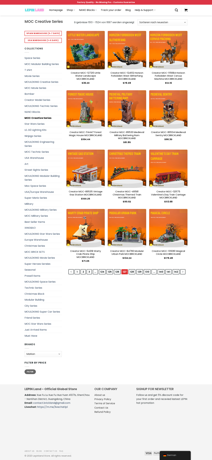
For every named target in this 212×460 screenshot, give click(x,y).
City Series (31, 306)
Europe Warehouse (36, 240)
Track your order (111, 10)
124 (102, 271)
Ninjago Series (33, 136)
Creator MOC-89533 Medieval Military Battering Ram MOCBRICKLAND (127, 135)
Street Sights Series (36, 170)
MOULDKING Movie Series (40, 258)
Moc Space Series (35, 186)
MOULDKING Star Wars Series (42, 234)
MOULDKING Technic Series (41, 106)
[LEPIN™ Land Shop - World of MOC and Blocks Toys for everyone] (34, 10)
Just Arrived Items (36, 330)
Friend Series (32, 318)
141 (168, 271)
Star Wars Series (35, 124)
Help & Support (144, 10)
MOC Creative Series (38, 118)
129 (140, 271)
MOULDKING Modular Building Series (42, 178)
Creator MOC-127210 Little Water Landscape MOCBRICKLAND (85, 75)
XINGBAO (30, 228)
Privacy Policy (102, 399)
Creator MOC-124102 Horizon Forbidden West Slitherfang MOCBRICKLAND (127, 75)
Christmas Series (35, 246)
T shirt (28, 70)
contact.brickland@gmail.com (51, 403)
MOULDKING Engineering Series (39, 144)
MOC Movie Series (35, 88)
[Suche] (176, 10)
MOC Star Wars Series (38, 324)
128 (132, 271)
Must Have (31, 336)
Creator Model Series (37, 100)
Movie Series (32, 76)
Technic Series (33, 288)
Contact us (50, 451)
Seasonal (30, 270)
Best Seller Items (35, 222)
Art (26, 164)
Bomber (29, 94)
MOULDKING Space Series (40, 282)
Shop (70, 10)
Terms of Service (104, 403)
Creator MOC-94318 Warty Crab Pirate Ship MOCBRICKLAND (85, 254)
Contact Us (101, 408)
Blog (128, 10)
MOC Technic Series (37, 152)
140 (161, 271)
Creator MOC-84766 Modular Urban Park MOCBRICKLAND (127, 252)
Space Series (32, 58)
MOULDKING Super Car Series (42, 312)
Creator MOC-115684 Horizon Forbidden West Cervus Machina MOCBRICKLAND (168, 75)
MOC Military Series (36, 216)
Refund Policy (102, 412)
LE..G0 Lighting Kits (35, 130)
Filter (30, 372)
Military (29, 204)
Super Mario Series (36, 198)
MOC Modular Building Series (42, 64)
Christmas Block (34, 294)
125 (110, 271)
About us (99, 395)
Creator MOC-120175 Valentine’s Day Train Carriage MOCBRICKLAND (168, 194)
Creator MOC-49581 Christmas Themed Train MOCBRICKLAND (127, 194)
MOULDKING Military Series (41, 210)
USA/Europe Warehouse (39, 192)
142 (176, 271)
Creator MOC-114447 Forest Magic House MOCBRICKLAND (85, 134)
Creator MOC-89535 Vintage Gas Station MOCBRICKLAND (85, 193)
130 (147, 271)
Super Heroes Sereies (37, 264)
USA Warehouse (34, 158)
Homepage (56, 10)
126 (117, 271)
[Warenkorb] (185, 10)
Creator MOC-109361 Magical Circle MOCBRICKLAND (168, 252)
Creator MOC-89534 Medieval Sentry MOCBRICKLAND (168, 134)
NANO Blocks (87, 10)
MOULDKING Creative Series (41, 82)
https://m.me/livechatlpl (52, 407)
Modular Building (34, 300)
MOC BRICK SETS (35, 252)
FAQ (61, 451)
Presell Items (32, 276)
